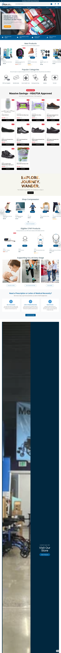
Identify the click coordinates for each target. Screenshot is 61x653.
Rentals (39, 7)
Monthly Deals (16, 78)
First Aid (54, 78)
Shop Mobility (49, 285)
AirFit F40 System (24, 243)
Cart (58, 4)
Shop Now (54, 26)
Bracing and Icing (35, 78)
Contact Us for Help (30, 315)
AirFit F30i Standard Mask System (40, 243)
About (47, 7)
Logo (7, 4)
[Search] (51, 4)
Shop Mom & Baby (11, 285)
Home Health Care (25, 78)
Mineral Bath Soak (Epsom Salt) (22, 163)
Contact (56, 7)
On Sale (29, 7)
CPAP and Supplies (6, 78)
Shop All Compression (30, 223)
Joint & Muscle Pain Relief (30, 285)
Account (55, 4)
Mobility (45, 78)
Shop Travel (30, 192)
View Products (44, 554)
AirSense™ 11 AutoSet (9, 243)
